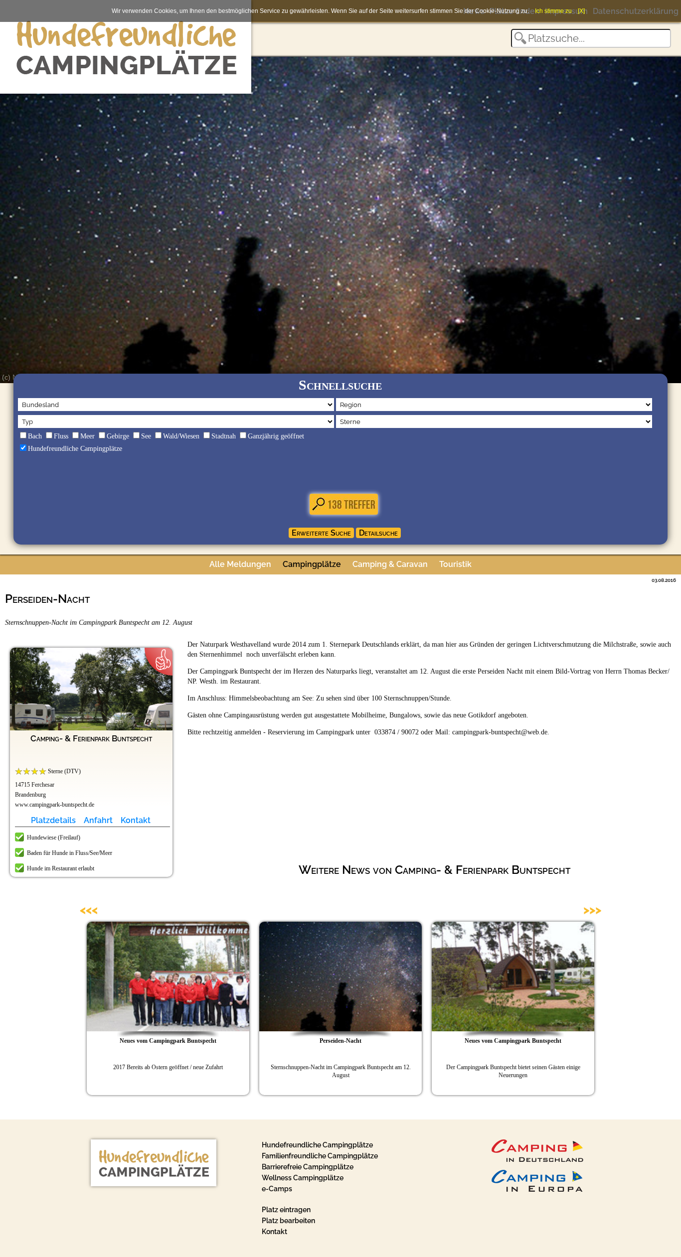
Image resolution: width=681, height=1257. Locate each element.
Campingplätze (312, 564)
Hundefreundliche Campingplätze (75, 448)
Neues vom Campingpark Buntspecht (168, 1040)
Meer (87, 436)
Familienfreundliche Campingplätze (320, 1156)
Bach (35, 436)
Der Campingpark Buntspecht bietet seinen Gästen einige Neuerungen (513, 1071)
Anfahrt (98, 820)
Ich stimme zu (553, 10)
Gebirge (118, 436)
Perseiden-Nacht (340, 1040)
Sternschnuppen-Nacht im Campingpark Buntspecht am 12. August (341, 1071)
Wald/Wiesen (181, 436)
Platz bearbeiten (288, 1221)
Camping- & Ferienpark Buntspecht (91, 738)
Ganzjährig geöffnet (276, 436)
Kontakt (136, 820)
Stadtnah (223, 436)
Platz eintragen (286, 1210)
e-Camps (277, 1189)
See (146, 436)
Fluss (61, 436)
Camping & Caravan (390, 564)
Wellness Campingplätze (302, 1178)
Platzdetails (53, 820)
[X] (581, 10)
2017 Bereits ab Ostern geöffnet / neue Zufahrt (168, 1067)
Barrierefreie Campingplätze (307, 1167)
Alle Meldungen (240, 564)
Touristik (455, 564)
